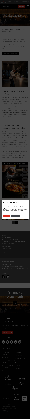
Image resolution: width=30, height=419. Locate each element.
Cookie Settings (15, 215)
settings (21, 210)
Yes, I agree (7, 215)
